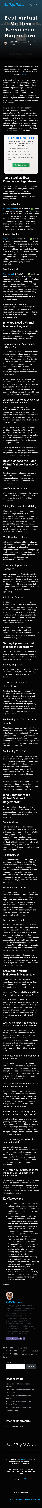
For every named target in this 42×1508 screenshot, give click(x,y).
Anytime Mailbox (9, 239)
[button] (31, 5)
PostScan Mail (8, 274)
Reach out (25, 1459)
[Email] (20, 1338)
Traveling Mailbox (10, 209)
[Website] (24, 1338)
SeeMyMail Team (14, 1302)
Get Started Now (21, 165)
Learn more (25, 74)
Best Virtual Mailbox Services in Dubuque (22, 1351)
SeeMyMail (13, 4)
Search (8, 1363)
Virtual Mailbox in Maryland (16, 1348)
